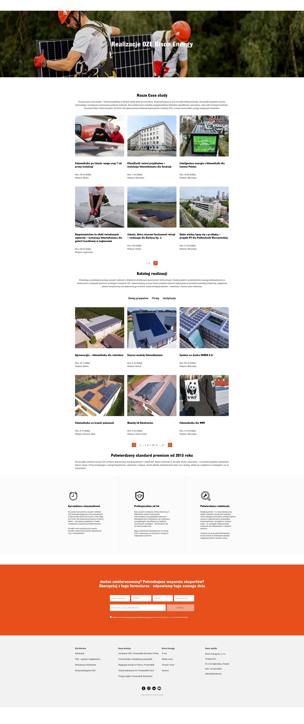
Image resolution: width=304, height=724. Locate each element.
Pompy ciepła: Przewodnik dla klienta (135, 676)
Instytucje (169, 298)
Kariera (165, 670)
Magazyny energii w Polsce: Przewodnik (136, 665)
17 (163, 445)
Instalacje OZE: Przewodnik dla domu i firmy (138, 653)
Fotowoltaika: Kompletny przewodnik (135, 659)
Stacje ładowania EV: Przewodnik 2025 (136, 670)
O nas (164, 653)
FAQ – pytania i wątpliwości (87, 659)
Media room (167, 659)
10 (153, 445)
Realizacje (79, 653)
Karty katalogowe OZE (85, 670)
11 (157, 445)
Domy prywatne (138, 298)
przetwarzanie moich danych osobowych (137, 617)
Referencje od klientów (85, 665)
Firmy (155, 298)
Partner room (168, 665)
